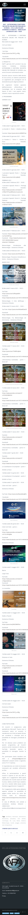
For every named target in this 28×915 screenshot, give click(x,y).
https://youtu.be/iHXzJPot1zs (16, 254)
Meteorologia (5, 823)
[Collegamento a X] (21, 912)
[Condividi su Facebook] (5, 833)
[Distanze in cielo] (14, 15)
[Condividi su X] (11, 833)
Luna (14, 821)
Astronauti (15, 816)
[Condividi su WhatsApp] (17, 833)
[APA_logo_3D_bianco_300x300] (11, 4)
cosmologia (5, 821)
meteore (23, 821)
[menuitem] (24, 4)
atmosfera (13, 818)
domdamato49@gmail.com (12, 890)
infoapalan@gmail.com (19, 758)
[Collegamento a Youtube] (23, 912)
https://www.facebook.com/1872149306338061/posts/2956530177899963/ (14, 240)
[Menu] (24, 4)
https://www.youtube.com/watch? (12, 458)
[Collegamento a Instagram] (25, 912)
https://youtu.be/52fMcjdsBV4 (11, 293)
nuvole (12, 823)
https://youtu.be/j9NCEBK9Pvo (11, 624)
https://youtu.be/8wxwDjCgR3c (17, 494)
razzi (3, 825)
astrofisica (8, 816)
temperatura (8, 825)
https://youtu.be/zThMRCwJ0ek (11, 351)
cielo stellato (22, 818)
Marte (18, 821)
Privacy (4, 896)
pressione (23, 823)
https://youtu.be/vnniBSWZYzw (17, 133)
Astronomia (5, 818)
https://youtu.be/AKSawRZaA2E (17, 309)
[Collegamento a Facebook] (19, 912)
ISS (10, 821)
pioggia (17, 823)
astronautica (22, 816)
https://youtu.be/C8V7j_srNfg (11, 53)
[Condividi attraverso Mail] (23, 833)
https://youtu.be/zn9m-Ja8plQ (11, 144)
